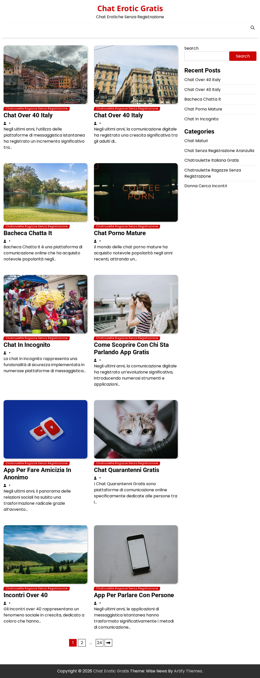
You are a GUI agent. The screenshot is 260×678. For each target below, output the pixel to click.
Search (191, 48)
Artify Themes (188, 671)
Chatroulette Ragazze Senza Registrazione (37, 108)
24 (99, 643)
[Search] (252, 28)
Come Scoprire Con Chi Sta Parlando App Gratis (131, 348)
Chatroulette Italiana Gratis (211, 160)
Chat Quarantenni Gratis (126, 470)
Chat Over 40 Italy (28, 115)
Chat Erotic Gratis (130, 8)
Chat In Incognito (27, 344)
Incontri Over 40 (26, 595)
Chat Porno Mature (120, 233)
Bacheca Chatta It (28, 233)
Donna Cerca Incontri (205, 186)
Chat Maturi (196, 141)
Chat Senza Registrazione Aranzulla (219, 151)
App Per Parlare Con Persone (134, 595)
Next (108, 643)
